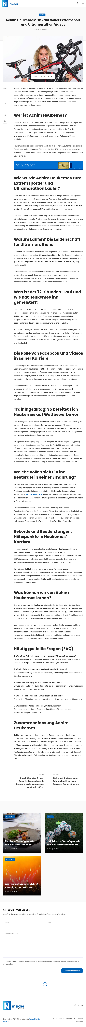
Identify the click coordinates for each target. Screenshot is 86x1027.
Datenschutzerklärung (62, 1019)
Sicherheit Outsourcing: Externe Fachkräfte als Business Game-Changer (66, 781)
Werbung (79, 1021)
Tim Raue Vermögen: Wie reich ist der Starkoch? (19, 843)
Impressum (78, 1019)
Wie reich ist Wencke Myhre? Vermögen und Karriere (21, 886)
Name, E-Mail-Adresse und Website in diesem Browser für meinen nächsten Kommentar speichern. (42, 962)
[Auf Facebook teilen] (41, 76)
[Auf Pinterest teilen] (48, 76)
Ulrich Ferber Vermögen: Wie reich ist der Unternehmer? (63, 843)
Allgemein (10, 817)
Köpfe (42, 15)
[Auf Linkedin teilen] (52, 76)
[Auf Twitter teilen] (45, 76)
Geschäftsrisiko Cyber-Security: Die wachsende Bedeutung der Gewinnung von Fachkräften (30, 783)
